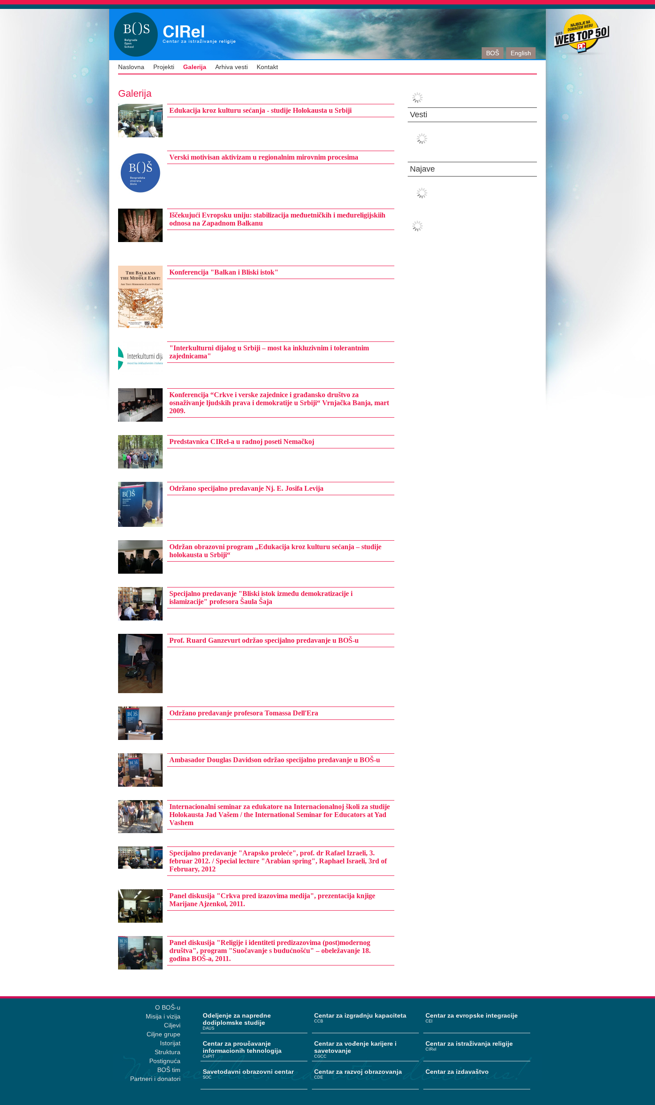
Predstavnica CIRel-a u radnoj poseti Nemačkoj (241, 441)
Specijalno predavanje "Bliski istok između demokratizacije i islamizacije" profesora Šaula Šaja (260, 597)
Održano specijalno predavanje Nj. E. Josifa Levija (246, 488)
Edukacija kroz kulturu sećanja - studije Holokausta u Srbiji (260, 110)
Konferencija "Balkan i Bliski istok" (223, 272)
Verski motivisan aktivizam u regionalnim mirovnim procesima (263, 157)
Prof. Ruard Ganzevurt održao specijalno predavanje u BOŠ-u (264, 640)
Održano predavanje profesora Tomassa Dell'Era (243, 713)
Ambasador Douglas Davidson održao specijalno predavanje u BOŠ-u (274, 760)
